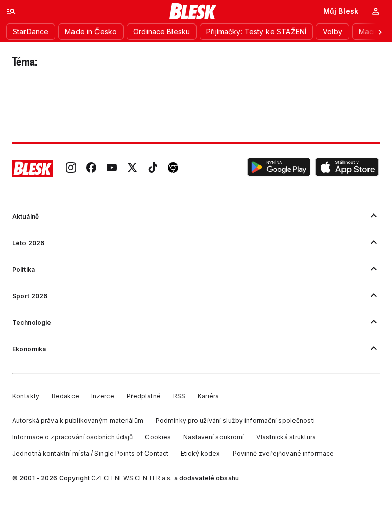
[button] (278, 168)
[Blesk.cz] (193, 11)
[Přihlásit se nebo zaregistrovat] (375, 11)
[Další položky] (380, 31)
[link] (71, 168)
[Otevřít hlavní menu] (11, 11)
